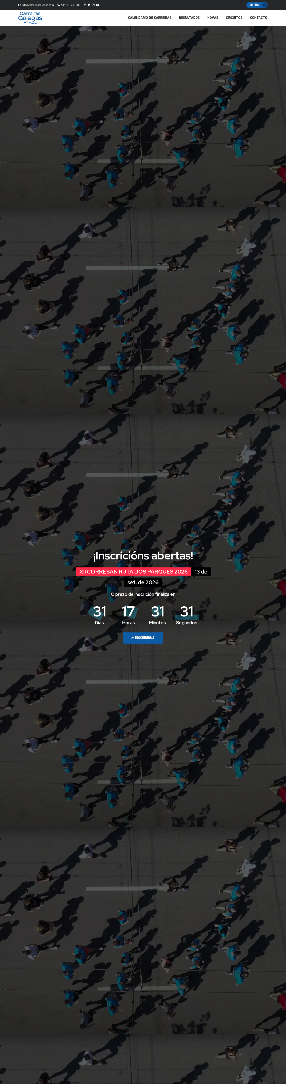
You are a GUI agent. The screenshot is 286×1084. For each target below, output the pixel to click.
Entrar (255, 5)
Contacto (258, 18)
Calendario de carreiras (149, 18)
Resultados (189, 18)
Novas (212, 18)
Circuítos (234, 18)
